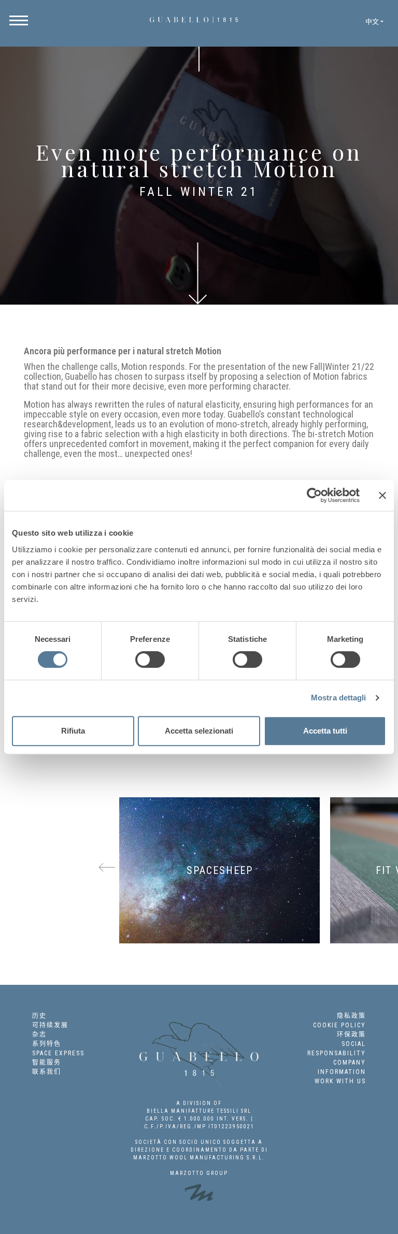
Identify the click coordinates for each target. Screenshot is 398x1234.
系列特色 (46, 1044)
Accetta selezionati (199, 730)
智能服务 (46, 1062)
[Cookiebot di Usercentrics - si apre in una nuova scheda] (314, 495)
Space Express (58, 1053)
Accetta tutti (325, 730)
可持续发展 (50, 1025)
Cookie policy (339, 1025)
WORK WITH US (340, 1081)
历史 (39, 1016)
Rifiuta (73, 730)
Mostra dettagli (338, 697)
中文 (372, 21)
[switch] (150, 659)
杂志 (39, 1034)
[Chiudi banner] (382, 495)
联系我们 (46, 1071)
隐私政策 (351, 1016)
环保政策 (351, 1034)
